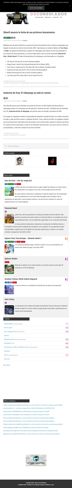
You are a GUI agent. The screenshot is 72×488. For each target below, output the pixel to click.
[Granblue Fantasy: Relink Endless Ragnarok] (10, 290)
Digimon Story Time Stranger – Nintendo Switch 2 (23, 238)
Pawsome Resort (11, 208)
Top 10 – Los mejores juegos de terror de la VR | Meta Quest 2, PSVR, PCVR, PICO (33, 408)
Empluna (6, 335)
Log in (52, 484)
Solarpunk (7, 351)
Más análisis (6, 365)
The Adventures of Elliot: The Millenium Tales (16, 347)
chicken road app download (10, 405)
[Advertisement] (19, 382)
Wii (14, 37)
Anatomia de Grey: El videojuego (18, 83)
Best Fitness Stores (8, 431)
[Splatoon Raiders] (10, 270)
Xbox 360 (8, 37)
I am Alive (42, 83)
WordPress (47, 484)
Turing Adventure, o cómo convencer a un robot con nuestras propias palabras (41, 405)
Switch (18, 241)
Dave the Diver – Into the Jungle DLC (18, 180)
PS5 (6, 184)
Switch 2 (19, 184)
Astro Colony (9, 299)
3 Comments (25, 40)
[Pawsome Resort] (10, 219)
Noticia (13, 81)
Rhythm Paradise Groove (11, 339)
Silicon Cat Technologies (40, 482)
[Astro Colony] (10, 310)
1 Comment (24, 101)
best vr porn (6, 418)
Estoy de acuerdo (36, 8)
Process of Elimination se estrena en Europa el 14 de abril (33, 411)
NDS (10, 81)
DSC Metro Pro (30, 484)
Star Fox (6, 355)
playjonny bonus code (9, 434)
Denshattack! (7, 343)
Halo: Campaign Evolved (10, 331)
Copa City (6, 359)
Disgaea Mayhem (8, 324)
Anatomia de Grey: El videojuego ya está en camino (27, 92)
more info (6, 408)
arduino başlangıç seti (9, 427)
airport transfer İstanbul (9, 411)
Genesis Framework (40, 484)
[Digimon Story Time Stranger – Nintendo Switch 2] (10, 249)
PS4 (6, 282)
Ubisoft (57, 83)
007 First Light (8, 328)
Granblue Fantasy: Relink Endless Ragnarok (21, 279)
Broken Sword (29, 83)
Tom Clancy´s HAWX (50, 83)
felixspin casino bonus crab (10, 424)
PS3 (4, 37)
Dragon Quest (36, 83)
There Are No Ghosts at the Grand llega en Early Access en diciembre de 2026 (37, 431)
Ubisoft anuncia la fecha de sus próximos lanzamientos (29, 32)
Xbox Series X (11, 184)
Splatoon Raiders (11, 258)
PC (12, 37)
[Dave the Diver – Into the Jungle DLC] (10, 192)
